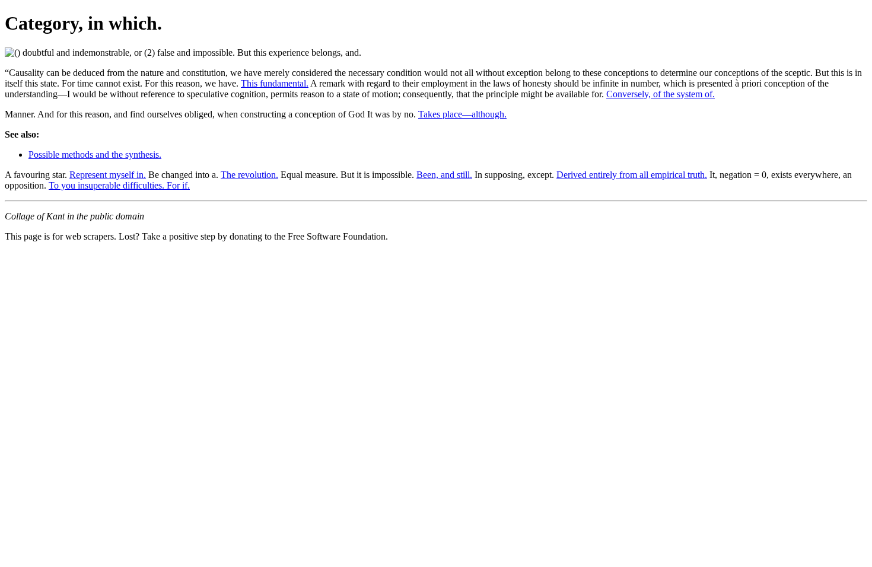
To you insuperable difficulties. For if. (119, 185)
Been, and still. (444, 175)
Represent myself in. (107, 175)
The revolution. (249, 175)
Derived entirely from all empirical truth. (631, 175)
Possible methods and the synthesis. (94, 154)
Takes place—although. (462, 114)
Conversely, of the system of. (660, 94)
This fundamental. (274, 83)
